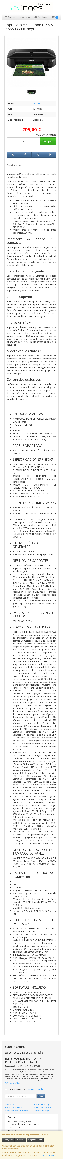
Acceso (26, 17)
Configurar (8, 1140)
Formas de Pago (42, 1110)
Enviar (40, 1096)
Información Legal (42, 1104)
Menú (11, 17)
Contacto (42, 17)
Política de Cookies (47, 1155)
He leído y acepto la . (26, 1089)
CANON (36, 103)
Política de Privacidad (12, 1083)
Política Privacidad (13, 1107)
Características (14, 165)
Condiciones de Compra (16, 1110)
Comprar (48, 141)
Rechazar (20, 1140)
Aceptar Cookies (35, 1140)
